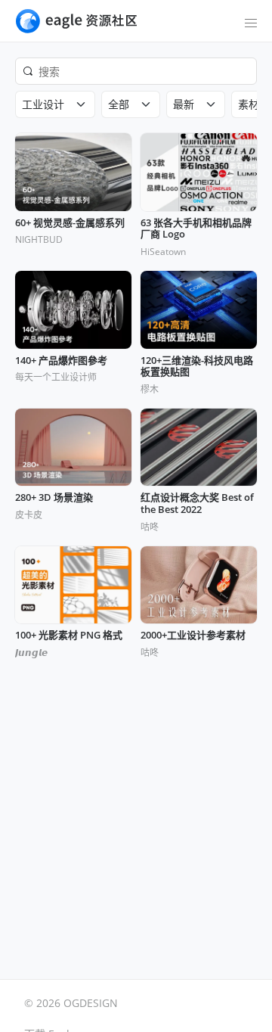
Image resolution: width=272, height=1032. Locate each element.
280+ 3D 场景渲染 (54, 498)
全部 (118, 104)
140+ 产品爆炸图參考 (61, 361)
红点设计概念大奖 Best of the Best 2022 (197, 503)
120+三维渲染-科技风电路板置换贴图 (197, 366)
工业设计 (43, 104)
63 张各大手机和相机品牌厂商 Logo (196, 229)
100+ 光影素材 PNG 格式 (68, 635)
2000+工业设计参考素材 (193, 635)
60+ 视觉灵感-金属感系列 (70, 223)
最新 (183, 104)
